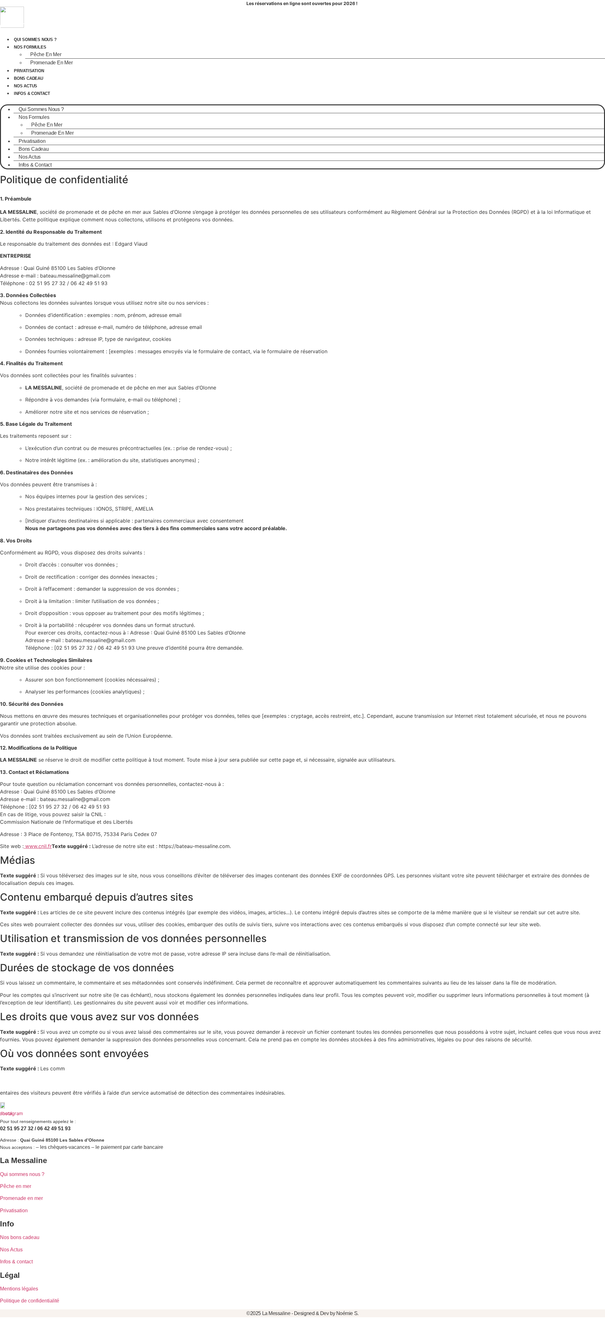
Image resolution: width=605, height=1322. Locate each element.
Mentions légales (19, 1288)
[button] (302, 100)
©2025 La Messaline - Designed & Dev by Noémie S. (302, 1313)
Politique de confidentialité (29, 1300)
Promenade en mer (51, 62)
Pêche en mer (15, 1186)
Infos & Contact (32, 93)
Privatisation (29, 70)
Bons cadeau (28, 78)
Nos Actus (25, 86)
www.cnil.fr (38, 846)
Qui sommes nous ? (35, 39)
